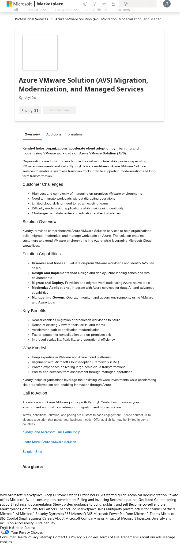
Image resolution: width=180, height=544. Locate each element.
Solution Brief (32, 451)
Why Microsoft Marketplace (21, 495)
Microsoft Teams (147, 513)
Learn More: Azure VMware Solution (49, 442)
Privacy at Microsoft (120, 518)
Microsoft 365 (82, 513)
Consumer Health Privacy (19, 537)
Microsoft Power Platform (113, 513)
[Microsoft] (19, 4)
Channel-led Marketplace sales (81, 509)
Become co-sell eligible (147, 504)
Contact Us (61, 537)
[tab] (33, 134)
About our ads (150, 537)
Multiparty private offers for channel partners (140, 509)
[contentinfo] (52, 19)
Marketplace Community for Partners (28, 509)
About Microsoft (67, 518)
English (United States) (17, 527)
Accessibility (24, 523)
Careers (48, 518)
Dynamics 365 (59, 513)
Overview (32, 134)
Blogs (48, 495)
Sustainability (44, 523)
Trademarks (129, 537)
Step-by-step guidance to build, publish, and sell (90, 504)
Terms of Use (109, 537)
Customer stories (66, 495)
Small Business (30, 518)
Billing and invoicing (93, 499)
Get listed (146, 499)
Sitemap (45, 537)
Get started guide (113, 495)
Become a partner (124, 499)
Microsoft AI (9, 513)
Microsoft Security (34, 513)
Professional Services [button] (31, 19)
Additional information (64, 134)
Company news (93, 518)
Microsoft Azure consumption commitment (43, 499)
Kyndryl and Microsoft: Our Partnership (51, 432)
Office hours (89, 495)
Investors (143, 518)
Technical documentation (147, 495)
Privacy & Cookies (84, 537)
